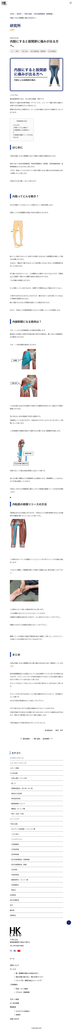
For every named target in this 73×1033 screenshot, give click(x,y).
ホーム (12, 958)
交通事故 (13, 895)
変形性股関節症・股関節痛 (38, 51)
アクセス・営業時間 (22, 992)
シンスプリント (16, 839)
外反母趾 (14, 869)
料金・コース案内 (22, 989)
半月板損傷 (15, 849)
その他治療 (13, 773)
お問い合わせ (14, 1019)
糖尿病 (12, 910)
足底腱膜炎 (15, 885)
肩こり (13, 783)
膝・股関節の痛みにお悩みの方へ (27, 973)
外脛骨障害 (15, 875)
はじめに (16, 125)
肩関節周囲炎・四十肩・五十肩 (22, 788)
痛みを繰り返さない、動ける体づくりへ (29, 977)
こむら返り (15, 834)
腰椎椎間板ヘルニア (18, 803)
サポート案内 (14, 999)
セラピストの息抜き (23, 1011)
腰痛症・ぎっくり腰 (18, 809)
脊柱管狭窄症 (15, 798)
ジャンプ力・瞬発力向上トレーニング (29, 980)
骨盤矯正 (13, 915)
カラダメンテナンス (17, 758)
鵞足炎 (13, 890)
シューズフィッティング (18, 763)
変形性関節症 (52, 51)
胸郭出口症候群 (16, 793)
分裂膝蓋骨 (15, 844)
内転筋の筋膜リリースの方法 (23, 135)
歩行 (11, 905)
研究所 (18, 1015)
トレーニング (14, 819)
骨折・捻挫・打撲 (17, 814)
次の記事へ (46, 739)
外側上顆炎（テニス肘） (19, 778)
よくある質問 (14, 1003)
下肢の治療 (24, 51)
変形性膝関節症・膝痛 (19, 864)
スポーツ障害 (14, 51)
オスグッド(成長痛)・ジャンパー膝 (23, 829)
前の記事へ (26, 739)
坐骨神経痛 (15, 854)
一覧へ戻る (36, 739)
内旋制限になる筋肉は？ (21, 130)
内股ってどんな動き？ (20, 127)
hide (25, 121)
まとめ (15, 137)
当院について (14, 965)
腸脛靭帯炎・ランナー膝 (19, 880)
